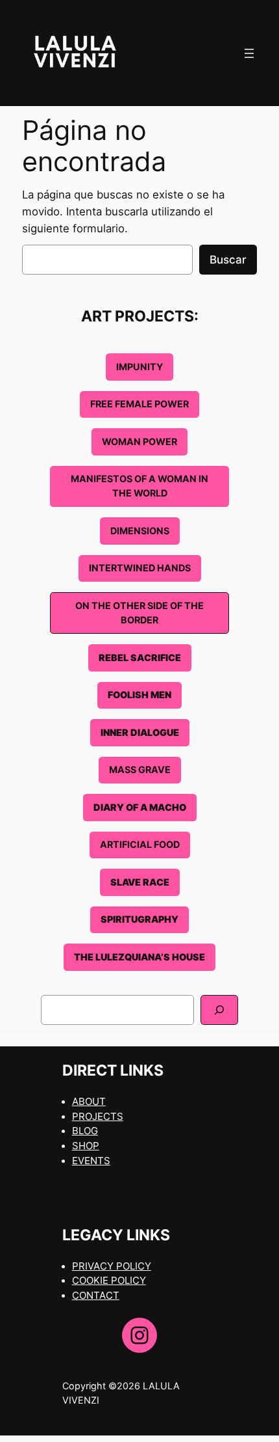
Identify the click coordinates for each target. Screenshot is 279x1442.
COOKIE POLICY (109, 1280)
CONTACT (95, 1295)
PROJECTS (97, 1116)
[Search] (219, 1009)
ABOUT (89, 1102)
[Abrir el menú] (249, 53)
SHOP (85, 1146)
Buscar (228, 259)
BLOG (85, 1131)
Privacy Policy (111, 1266)
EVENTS (91, 1161)
